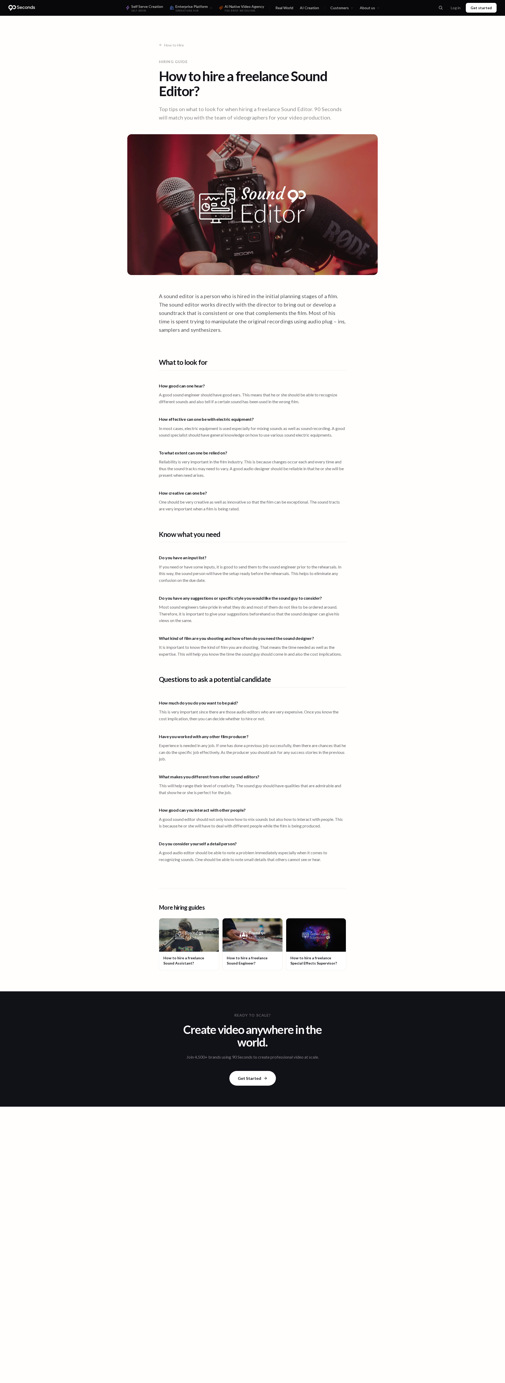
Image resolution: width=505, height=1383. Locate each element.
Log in (456, 8)
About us (367, 8)
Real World (284, 8)
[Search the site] (440, 7)
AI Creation (309, 8)
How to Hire (174, 45)
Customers (339, 8)
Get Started (249, 1078)
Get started (481, 8)
